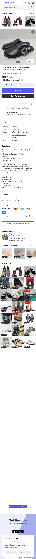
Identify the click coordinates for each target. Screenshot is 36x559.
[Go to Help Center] (9, 126)
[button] (25, 3)
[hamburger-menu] (3, 3)
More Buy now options (17, 101)
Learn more (13, 115)
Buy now (18, 90)
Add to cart (26, 85)
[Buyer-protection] (23, 80)
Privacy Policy (14, 547)
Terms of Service (25, 108)
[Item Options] (33, 32)
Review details (25, 553)
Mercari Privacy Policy (12, 108)
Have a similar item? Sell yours (18, 224)
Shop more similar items (18, 507)
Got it (11, 553)
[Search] (32, 7)
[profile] (33, 3)
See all (32, 246)
